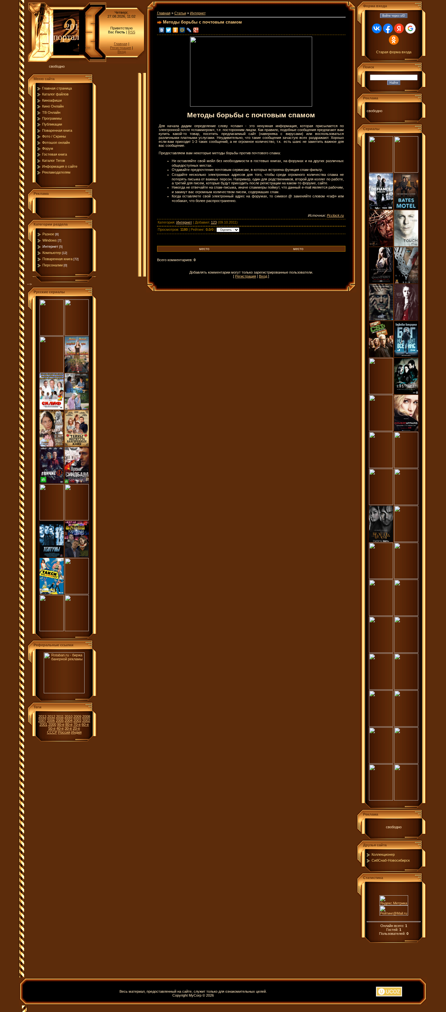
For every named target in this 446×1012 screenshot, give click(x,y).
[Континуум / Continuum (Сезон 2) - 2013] (406, 171)
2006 (51, 720)
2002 (86, 720)
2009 (77, 716)
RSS (131, 32)
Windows (49, 240)
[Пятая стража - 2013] (77, 593)
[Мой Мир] (182, 30)
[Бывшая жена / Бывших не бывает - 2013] (77, 334)
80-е (68, 724)
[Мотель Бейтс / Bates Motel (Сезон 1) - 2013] (406, 208)
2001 (43, 724)
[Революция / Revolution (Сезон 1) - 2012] (406, 762)
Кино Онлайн (53, 106)
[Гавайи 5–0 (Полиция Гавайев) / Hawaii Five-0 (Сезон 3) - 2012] (406, 688)
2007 (42, 720)
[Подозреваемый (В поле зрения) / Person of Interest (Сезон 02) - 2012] (381, 799)
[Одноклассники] (175, 30)
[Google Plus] (196, 30)
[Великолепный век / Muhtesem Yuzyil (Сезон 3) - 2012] (381, 725)
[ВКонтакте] (161, 30)
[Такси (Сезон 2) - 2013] (52, 593)
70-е (77, 724)
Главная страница (57, 88)
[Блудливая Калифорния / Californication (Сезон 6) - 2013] (406, 356)
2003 (77, 720)
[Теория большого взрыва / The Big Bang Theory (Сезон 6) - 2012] (406, 799)
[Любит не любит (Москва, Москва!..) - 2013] (77, 371)
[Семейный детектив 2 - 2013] (77, 408)
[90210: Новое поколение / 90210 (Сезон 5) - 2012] (381, 614)
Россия (64, 732)
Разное (48, 234)
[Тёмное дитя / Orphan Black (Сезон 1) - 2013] (406, 319)
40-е (60, 728)
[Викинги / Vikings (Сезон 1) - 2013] (406, 282)
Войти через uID (393, 15)
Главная (120, 44)
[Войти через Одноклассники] (394, 40)
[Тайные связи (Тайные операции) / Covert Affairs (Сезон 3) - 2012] (406, 430)
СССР (52, 732)
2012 (51, 716)
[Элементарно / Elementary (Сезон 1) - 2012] (381, 504)
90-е (60, 724)
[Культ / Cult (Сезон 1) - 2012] (381, 319)
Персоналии (52, 265)
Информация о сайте (59, 166)
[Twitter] (168, 30)
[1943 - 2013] (52, 371)
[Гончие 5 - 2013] (52, 482)
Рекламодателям (56, 172)
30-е (68, 728)
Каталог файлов (55, 94)
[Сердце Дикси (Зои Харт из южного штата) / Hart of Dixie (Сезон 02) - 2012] (406, 614)
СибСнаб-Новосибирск (391, 860)
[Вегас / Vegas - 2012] (406, 578)
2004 (68, 720)
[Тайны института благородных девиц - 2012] (77, 445)
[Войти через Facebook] (388, 28)
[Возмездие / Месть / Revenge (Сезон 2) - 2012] (406, 541)
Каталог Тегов (53, 160)
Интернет (50, 246)
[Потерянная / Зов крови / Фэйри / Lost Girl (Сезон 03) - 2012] (406, 393)
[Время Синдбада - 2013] (77, 482)
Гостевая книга (54, 154)
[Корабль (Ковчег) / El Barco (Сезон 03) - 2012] (381, 393)
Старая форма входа (393, 52)
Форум (47, 148)
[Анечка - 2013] (52, 445)
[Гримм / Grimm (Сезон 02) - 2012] (381, 467)
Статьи (180, 13)
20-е (76, 728)
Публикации (52, 124)
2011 (60, 716)
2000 (52, 724)
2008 (86, 716)
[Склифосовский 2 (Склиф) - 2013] (52, 408)
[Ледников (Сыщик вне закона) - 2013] (77, 519)
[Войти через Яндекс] (399, 28)
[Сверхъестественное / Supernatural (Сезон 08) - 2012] (381, 651)
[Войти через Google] (410, 28)
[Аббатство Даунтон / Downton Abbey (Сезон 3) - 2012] (381, 688)
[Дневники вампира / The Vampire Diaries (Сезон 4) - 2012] (406, 651)
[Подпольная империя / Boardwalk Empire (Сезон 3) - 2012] (406, 725)
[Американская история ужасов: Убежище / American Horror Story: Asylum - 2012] (381, 578)
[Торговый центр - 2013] (77, 556)
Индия (76, 732)
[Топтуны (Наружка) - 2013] (52, 556)
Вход (122, 52)
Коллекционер (383, 854)
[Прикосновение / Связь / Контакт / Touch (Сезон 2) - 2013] (406, 245)
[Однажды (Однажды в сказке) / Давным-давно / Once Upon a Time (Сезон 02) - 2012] (381, 762)
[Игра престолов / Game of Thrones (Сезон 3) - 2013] (381, 282)
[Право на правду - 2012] (52, 630)
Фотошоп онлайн (56, 142)
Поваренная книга (57, 130)
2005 (60, 720)
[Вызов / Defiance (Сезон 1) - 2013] (381, 208)
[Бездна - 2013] (52, 334)
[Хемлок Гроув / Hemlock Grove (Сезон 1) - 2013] (381, 171)
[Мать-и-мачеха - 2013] (52, 519)
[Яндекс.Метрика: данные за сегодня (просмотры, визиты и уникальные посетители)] (393, 900)
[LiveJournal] (189, 30)
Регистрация (120, 48)
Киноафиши (52, 100)
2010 (68, 716)
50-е (52, 728)
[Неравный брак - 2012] (77, 630)
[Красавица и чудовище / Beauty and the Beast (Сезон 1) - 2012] (381, 541)
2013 (42, 716)
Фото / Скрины (54, 136)
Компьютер (51, 253)
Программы (52, 118)
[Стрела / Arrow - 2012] (381, 430)
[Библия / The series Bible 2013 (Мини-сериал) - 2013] (381, 245)
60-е (85, 724)
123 (214, 222)
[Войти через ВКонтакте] (377, 28)
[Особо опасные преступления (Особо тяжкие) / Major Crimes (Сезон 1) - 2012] (406, 504)
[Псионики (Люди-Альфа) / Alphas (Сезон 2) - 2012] (406, 467)
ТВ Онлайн (51, 112)
